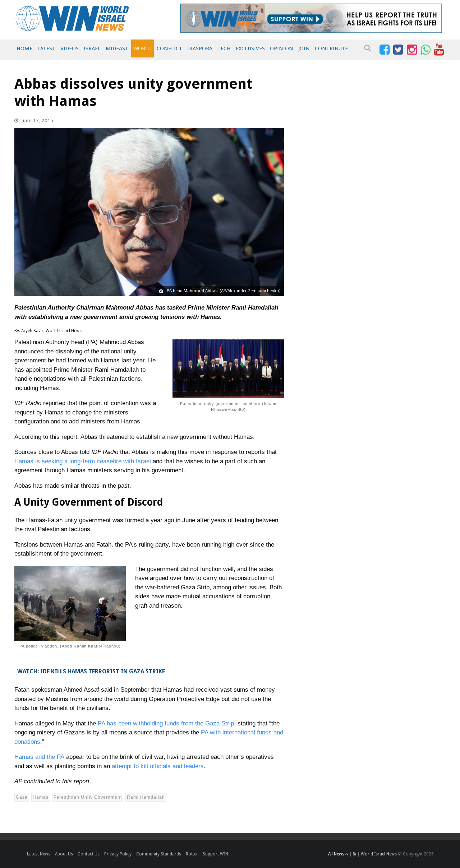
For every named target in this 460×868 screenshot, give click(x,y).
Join (304, 48)
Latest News (38, 854)
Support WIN (215, 854)
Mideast (117, 48)
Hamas (41, 797)
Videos (69, 48)
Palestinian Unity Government (88, 797)
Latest (46, 48)
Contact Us (89, 854)
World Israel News (379, 854)
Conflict (169, 48)
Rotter (192, 854)
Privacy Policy (118, 854)
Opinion (281, 48)
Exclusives (250, 48)
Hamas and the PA (39, 756)
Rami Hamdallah (146, 797)
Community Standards (158, 854)
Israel (92, 48)
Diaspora (199, 48)
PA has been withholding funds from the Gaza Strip (166, 723)
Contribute (331, 48)
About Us (64, 854)
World (142, 48)
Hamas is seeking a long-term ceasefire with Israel (82, 461)
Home (24, 48)
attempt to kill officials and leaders (158, 766)
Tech (224, 48)
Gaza (22, 797)
